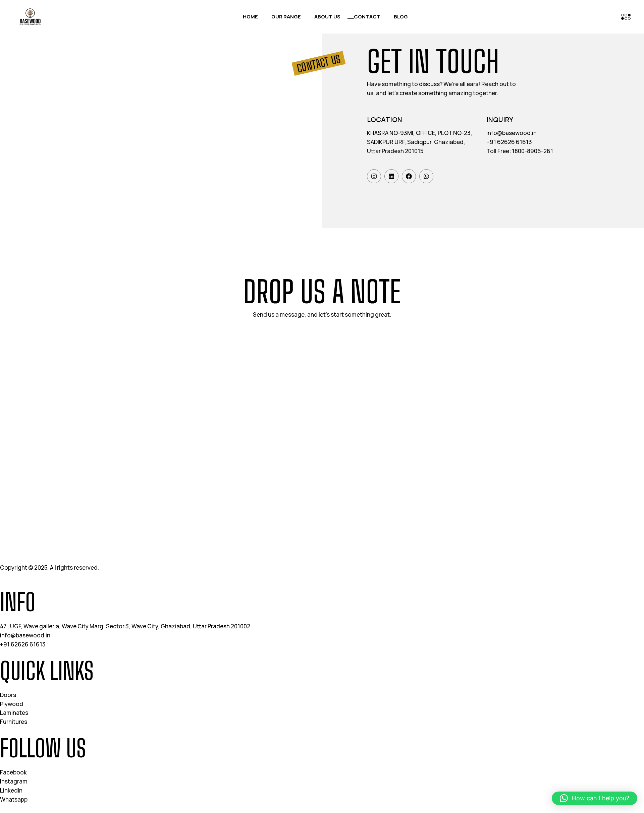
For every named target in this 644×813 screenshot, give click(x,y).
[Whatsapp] (426, 176)
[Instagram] (374, 176)
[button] (594, 798)
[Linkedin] (391, 176)
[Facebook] (409, 176)
